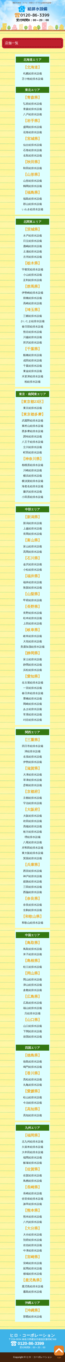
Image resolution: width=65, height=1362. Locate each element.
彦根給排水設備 (32, 785)
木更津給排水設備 (32, 376)
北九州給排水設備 (32, 1141)
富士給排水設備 (32, 659)
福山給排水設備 (32, 1008)
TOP (59, 1358)
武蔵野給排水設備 (32, 420)
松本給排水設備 (32, 618)
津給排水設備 (32, 751)
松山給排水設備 (32, 1097)
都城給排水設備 (32, 1273)
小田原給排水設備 (32, 497)
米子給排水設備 (32, 954)
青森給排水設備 (32, 109)
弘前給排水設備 (32, 103)
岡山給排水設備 (32, 979)
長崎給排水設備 (32, 1193)
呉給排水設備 (32, 1013)
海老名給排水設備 (32, 486)
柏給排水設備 (32, 381)
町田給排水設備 (32, 452)
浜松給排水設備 (32, 670)
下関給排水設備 (32, 1031)
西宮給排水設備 (32, 870)
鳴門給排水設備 (32, 1066)
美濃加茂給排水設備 (32, 646)
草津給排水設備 (32, 779)
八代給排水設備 (32, 1222)
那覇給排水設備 (32, 1316)
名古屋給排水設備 (32, 682)
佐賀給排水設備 (32, 1175)
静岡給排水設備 (32, 664)
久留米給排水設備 (32, 1146)
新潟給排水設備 (32, 523)
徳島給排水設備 (32, 1061)
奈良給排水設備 (32, 904)
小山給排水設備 (32, 274)
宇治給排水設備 (32, 803)
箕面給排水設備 (32, 858)
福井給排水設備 (32, 582)
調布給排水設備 (32, 436)
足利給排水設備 (32, 280)
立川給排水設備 (32, 447)
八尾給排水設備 (32, 842)
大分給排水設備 (32, 1234)
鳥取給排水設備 (32, 949)
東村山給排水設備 (32, 425)
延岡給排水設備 (32, 1268)
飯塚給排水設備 (32, 1162)
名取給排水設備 (32, 155)
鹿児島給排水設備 (32, 1286)
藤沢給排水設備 (32, 491)
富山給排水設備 (32, 546)
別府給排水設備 (32, 1239)
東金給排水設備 (32, 371)
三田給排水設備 (32, 886)
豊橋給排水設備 (32, 698)
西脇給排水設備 (32, 892)
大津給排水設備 (32, 774)
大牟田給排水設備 (32, 1152)
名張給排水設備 (32, 756)
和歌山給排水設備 (32, 922)
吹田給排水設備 (32, 821)
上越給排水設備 (32, 528)
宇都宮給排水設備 (32, 269)
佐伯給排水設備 (32, 1245)
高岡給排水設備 (32, 551)
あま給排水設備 (32, 709)
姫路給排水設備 (32, 881)
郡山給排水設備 (32, 204)
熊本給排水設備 (32, 1216)
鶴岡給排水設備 (32, 186)
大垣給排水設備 (32, 641)
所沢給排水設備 (32, 342)
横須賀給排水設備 (32, 481)
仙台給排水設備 (32, 144)
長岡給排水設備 (32, 533)
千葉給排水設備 (32, 365)
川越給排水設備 (32, 337)
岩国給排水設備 (32, 1036)
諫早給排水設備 (32, 1204)
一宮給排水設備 (32, 687)
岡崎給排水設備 (32, 703)
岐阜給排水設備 (32, 636)
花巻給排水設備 (32, 132)
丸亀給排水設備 (32, 1084)
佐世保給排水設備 (32, 1198)
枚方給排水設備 (32, 831)
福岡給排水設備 (32, 1157)
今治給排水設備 (32, 1102)
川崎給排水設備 (32, 470)
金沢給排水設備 (32, 564)
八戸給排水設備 (32, 114)
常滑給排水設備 (32, 714)
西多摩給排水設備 (32, 431)
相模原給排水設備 (32, 465)
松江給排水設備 (32, 966)
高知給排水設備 (32, 1115)
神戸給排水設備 (32, 876)
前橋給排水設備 (32, 298)
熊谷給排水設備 (32, 331)
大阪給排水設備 (32, 815)
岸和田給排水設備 (32, 847)
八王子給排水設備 (32, 441)
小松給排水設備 (32, 569)
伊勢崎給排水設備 (32, 292)
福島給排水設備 (32, 198)
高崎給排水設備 (32, 303)
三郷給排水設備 (32, 316)
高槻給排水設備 (32, 826)
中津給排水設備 (32, 1250)
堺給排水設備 (32, 837)
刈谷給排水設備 (32, 719)
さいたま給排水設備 (32, 321)
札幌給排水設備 (32, 73)
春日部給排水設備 (32, 326)
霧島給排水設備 (32, 1291)
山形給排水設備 (32, 180)
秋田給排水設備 (32, 168)
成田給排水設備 (32, 360)
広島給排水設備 (32, 1002)
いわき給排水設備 (32, 209)
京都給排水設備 (32, 797)
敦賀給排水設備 (32, 587)
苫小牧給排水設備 (32, 78)
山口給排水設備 (32, 1026)
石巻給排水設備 (32, 150)
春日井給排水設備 (32, 693)
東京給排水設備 (32, 408)
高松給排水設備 (32, 1079)
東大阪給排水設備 (32, 853)
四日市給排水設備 (32, 746)
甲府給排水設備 (32, 600)
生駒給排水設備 (32, 910)
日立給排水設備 (32, 240)
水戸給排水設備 (32, 235)
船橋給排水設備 (32, 355)
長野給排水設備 (32, 612)
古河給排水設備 (32, 256)
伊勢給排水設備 (32, 762)
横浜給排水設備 (32, 475)
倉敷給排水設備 (32, 990)
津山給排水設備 (32, 984)
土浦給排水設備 (32, 251)
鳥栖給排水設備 (32, 1180)
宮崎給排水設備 (32, 1263)
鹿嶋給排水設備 (32, 246)
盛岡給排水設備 (32, 127)
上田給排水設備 (32, 623)
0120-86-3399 (34, 15)
